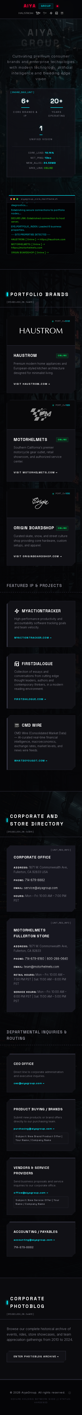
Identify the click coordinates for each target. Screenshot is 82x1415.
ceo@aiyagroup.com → (29, 1083)
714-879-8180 (34, 958)
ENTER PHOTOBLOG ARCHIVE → (36, 1356)
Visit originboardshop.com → (38, 556)
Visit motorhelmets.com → (36, 472)
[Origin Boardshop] (45, 13)
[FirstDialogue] (56, 13)
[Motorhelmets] (38, 13)
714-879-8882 (35, 880)
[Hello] (69, 1393)
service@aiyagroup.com (41, 888)
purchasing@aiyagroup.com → (38, 1134)
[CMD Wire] (62, 13)
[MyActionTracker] (51, 13)
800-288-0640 (57, 958)
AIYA (37, 6)
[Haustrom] (26, 13)
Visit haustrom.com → (32, 384)
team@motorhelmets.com (41, 966)
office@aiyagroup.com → (36, 1198)
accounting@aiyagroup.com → (34, 1240)
